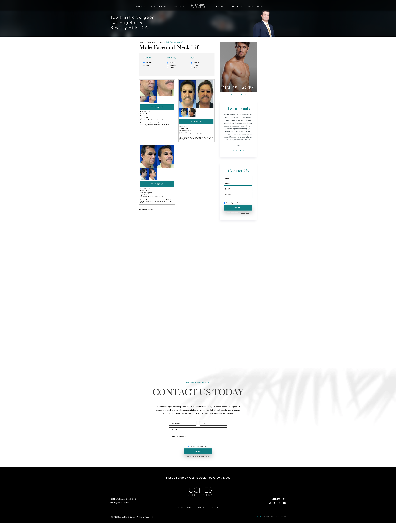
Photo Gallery (151, 42)
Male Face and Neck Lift (155, 120)
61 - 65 (196, 67)
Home (141, 42)
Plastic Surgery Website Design (187, 477)
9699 (148, 189)
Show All (148, 63)
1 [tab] (231, 94)
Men (161, 42)
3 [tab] (238, 94)
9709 (148, 112)
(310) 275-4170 (255, 6)
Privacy (243, 213)
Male (147, 65)
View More (157, 107)
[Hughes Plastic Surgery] (199, 6)
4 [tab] (241, 94)
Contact (236, 6)
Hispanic (172, 67)
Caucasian (173, 65)
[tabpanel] (238, 67)
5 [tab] (245, 94)
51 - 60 (196, 65)
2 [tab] (235, 94)
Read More (149, 126)
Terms (247, 213)
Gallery (178, 6)
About (219, 6)
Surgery (139, 6)
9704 (187, 126)
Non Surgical (159, 6)
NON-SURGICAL (238, 87)
